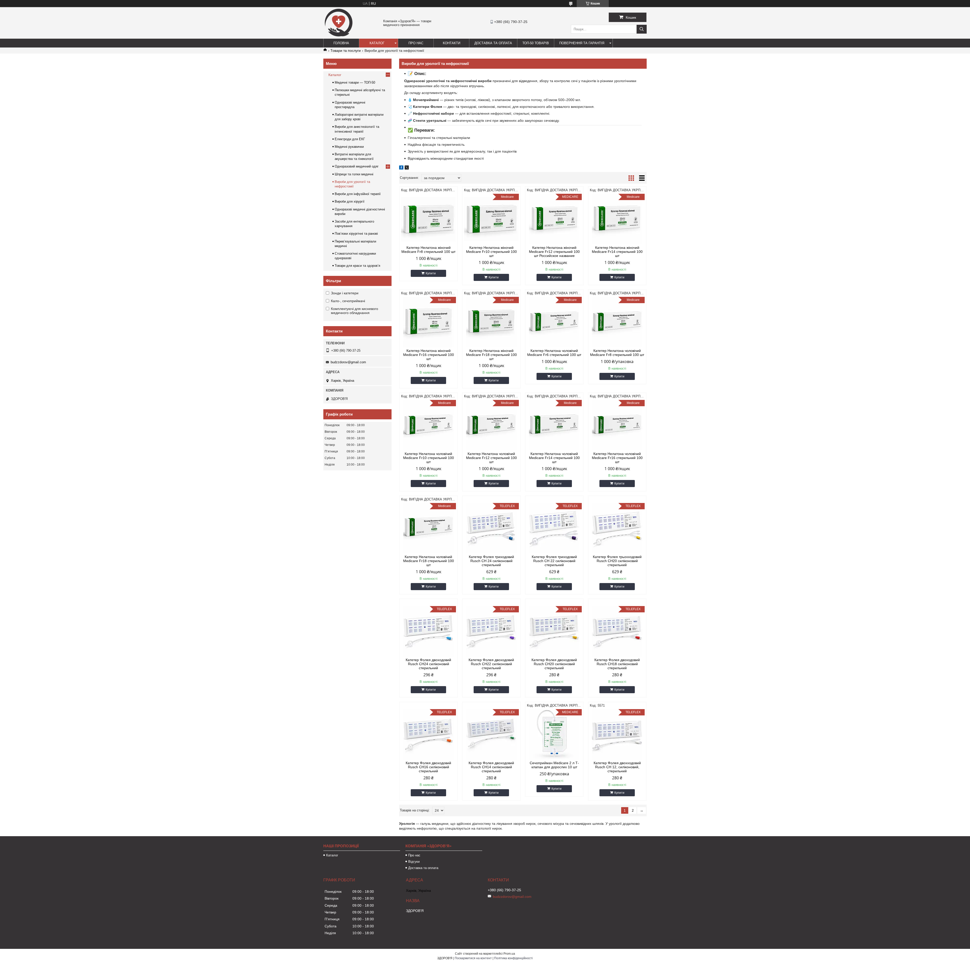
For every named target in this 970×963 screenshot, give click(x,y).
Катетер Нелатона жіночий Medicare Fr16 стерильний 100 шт (428, 355)
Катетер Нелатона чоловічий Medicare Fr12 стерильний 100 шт (491, 458)
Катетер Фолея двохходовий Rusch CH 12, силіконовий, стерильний (617, 767)
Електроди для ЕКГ (350, 139)
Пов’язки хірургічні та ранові (356, 233)
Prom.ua (509, 953)
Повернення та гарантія (581, 43)
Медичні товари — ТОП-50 (355, 82)
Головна (341, 43)
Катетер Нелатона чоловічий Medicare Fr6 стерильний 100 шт (554, 353)
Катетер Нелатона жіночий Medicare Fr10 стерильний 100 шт (491, 252)
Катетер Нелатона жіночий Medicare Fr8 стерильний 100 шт (428, 250)
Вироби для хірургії (350, 201)
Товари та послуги (345, 51)
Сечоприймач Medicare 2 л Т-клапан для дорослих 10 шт (554, 765)
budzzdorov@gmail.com (348, 362)
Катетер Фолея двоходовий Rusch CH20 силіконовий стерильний (554, 664)
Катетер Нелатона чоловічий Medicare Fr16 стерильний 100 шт (617, 458)
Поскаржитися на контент (473, 958)
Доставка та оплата (493, 43)
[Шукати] (642, 29)
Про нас (415, 43)
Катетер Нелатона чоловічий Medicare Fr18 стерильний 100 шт (428, 561)
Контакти (451, 43)
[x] (407, 168)
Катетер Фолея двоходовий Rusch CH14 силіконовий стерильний (491, 767)
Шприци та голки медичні (354, 174)
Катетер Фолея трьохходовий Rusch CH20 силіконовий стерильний (617, 561)
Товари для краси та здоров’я (357, 266)
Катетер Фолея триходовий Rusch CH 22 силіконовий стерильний (554, 561)
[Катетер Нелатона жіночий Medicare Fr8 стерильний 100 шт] (428, 219)
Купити (431, 273)
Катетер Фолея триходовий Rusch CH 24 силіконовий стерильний (491, 561)
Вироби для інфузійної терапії (358, 194)
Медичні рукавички (349, 147)
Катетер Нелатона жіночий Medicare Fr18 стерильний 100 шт (491, 355)
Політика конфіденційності (513, 958)
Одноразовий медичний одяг (357, 166)
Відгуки (414, 861)
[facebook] (401, 168)
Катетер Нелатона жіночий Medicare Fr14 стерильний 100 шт (617, 252)
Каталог (377, 43)
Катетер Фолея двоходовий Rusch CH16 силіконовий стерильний (428, 767)
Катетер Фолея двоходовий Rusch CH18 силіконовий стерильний (617, 664)
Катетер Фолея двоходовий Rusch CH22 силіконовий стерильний (491, 664)
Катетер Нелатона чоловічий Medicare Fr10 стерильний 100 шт (428, 458)
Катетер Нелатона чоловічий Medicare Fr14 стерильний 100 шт (554, 458)
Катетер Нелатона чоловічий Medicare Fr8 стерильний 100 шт (617, 353)
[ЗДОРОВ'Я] (338, 36)
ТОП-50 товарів (535, 43)
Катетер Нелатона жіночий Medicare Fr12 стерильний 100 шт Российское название (554, 252)
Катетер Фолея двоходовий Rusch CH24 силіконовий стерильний (428, 664)
